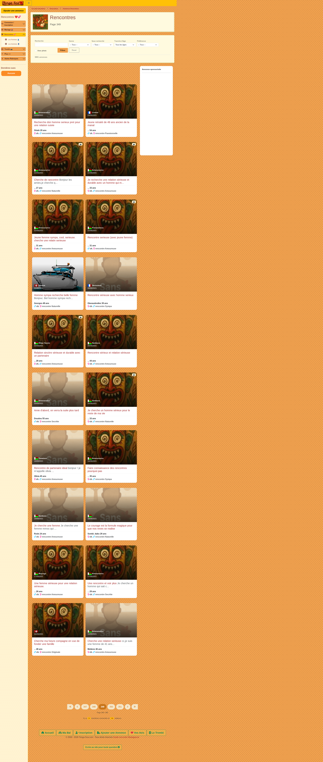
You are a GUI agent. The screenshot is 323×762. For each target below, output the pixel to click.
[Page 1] (70, 706)
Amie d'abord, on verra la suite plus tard (56, 410)
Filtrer (62, 50)
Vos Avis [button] (138, 732)
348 (94, 707)
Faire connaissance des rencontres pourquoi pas (107, 469)
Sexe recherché (98, 41)
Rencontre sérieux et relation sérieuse (109, 352)
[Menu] (29, 3)
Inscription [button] (85, 732)
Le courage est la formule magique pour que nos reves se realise (110, 527)
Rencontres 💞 (10, 34)
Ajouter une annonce (13, 11)
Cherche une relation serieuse (105, 641)
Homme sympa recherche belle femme (56, 295)
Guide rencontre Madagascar (126, 737)
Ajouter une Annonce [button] (113, 732)
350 (111, 707)
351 (120, 707)
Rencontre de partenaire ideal (51, 468)
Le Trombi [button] (157, 732)
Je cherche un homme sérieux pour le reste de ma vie (109, 412)
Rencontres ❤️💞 (11, 17)
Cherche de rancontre (46, 179)
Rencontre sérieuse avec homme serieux (110, 295)
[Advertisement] (84, 74)
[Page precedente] (77, 706)
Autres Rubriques (11, 59)
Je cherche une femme (47, 525)
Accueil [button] (49, 732)
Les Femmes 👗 (13, 40)
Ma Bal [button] (66, 732)
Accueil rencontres (38, 9)
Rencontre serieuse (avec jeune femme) (110, 237)
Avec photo (41, 51)
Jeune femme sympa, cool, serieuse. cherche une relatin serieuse (54, 239)
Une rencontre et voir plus (102, 583)
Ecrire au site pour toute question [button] (101, 747)
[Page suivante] (127, 706)
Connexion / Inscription (9, 24)
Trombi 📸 (8, 49)
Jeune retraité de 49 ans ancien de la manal (108, 124)
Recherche (39, 41)
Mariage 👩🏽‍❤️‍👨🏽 (8, 30)
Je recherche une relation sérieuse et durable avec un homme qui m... (108, 181)
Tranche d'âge (120, 41)
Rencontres (54, 9)
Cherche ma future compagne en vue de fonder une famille (56, 642)
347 (85, 707)
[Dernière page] (134, 706)
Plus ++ (8, 54)
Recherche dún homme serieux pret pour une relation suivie (57, 124)
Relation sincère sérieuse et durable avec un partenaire (57, 354)
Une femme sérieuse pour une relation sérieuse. (55, 585)
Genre (71, 41)
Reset (74, 50)
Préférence (141, 41)
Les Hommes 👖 (14, 44)
